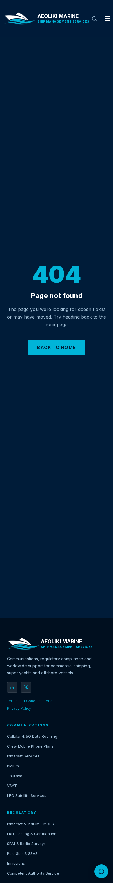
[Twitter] (26, 687)
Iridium (13, 766)
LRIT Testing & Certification (32, 833)
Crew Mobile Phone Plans (30, 746)
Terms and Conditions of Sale (32, 701)
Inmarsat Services (23, 756)
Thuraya (14, 775)
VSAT (12, 785)
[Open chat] (101, 871)
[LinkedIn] (12, 687)
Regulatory (22, 813)
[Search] (94, 18)
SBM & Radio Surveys (26, 843)
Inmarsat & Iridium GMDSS (30, 824)
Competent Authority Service (33, 873)
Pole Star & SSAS (22, 853)
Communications (28, 725)
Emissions (16, 863)
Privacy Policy (19, 708)
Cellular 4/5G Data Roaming (32, 736)
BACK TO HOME (56, 347)
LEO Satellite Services (26, 795)
